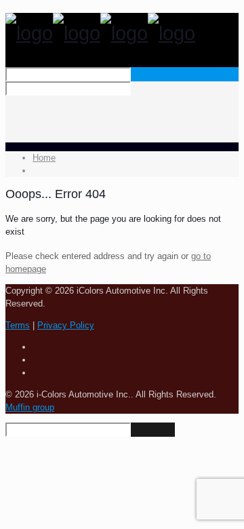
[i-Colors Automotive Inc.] (100, 33)
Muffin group (29, 407)
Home (44, 158)
